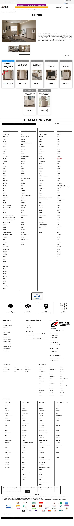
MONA (40, 163)
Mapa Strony (6, 350)
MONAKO (41, 166)
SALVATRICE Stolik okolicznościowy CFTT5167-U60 (37, 66)
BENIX (6, 425)
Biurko (61, 367)
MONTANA (41, 168)
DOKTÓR (6, 454)
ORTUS (40, 469)
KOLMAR (23, 467)
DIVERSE (5, 271)
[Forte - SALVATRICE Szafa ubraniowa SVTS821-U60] (22, 74)
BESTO (4, 181)
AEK (6, 408)
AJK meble (7, 410)
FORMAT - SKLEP (25, 413)
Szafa (61, 388)
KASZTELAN (23, 205)
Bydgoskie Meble (8, 437)
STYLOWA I (59, 200)
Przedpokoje (6, 371)
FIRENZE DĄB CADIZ (25, 137)
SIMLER (57, 420)
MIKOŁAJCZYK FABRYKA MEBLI (45, 445)
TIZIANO (58, 217)
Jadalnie (16, 367)
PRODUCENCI (28, 9)
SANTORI (58, 161)
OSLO (40, 202)
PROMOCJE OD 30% (41, 5)
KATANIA (23, 207)
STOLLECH (58, 432)
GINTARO (23, 158)
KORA (22, 214)
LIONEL (22, 237)
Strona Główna (6, 322)
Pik (39, 229)
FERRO (22, 134)
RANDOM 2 (59, 134)
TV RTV (40, 392)
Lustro (51, 378)
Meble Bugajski (42, 425)
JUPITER (22, 193)
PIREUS (40, 217)
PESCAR (40, 212)
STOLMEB (58, 435)
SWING (58, 203)
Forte (23, 415)
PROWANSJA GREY (42, 225)
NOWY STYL (41, 464)
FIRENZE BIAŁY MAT (25, 136)
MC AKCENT (41, 413)
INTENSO (23, 183)
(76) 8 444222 (54, 333)
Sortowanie (67, 55)
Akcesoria (41, 367)
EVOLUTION (5, 286)
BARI (4, 173)
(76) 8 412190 (54, 340)
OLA (40, 190)
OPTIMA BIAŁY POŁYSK (43, 198)
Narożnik (62, 381)
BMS (6, 435)
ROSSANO (59, 151)
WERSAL (57, 452)
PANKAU (40, 474)
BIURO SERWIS (8, 432)
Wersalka (51, 392)
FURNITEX (24, 418)
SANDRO (58, 159)
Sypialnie (27, 371)
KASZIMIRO (23, 203)
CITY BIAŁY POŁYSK (7, 232)
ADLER (6, 405)
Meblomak (41, 435)
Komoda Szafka (42, 371)
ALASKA (5, 144)
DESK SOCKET (6, 266)
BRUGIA (4, 200)
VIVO (57, 447)
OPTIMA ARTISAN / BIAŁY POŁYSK (45, 197)
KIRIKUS (22, 212)
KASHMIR (23, 202)
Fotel (40, 369)
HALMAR (23, 440)
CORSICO (5, 251)
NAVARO (40, 178)
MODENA (41, 154)
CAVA (4, 225)
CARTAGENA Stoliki (6, 222)
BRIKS (4, 198)
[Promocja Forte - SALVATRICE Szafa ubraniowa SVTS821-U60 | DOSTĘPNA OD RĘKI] (5, 72)
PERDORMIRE (41, 477)
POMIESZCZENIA (20, 9)
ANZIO (4, 148)
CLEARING (5, 237)
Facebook (29, 322)
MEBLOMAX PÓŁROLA (43, 440)
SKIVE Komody (59, 183)
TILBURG (58, 212)
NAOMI (40, 175)
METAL (40, 148)
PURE (40, 227)
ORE (40, 200)
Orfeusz (40, 203)
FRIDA (22, 148)
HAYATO (22, 175)
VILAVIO (58, 241)
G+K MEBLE (24, 420)
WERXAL (57, 454)
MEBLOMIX (41, 442)
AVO (4, 168)
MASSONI (41, 408)
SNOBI (58, 188)
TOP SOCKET (59, 220)
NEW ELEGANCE (42, 462)
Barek (51, 367)
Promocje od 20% (7, 343)
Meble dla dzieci (6, 369)
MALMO (40, 139)
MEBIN (40, 418)
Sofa (51, 385)
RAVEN (57, 405)
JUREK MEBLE (24, 454)
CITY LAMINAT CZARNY (7, 234)
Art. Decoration (7, 420)
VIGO (58, 239)
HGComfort (24, 445)
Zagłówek (52, 395)
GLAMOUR (23, 159)
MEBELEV (41, 415)
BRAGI (4, 193)
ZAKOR (57, 457)
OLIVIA (40, 193)
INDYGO (22, 181)
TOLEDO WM (59, 219)
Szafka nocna (41, 390)
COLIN (4, 241)
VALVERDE (59, 234)
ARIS (4, 153)
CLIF (4, 239)
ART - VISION (5, 156)
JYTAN (22, 197)
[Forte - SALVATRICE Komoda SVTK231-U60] (29, 101)
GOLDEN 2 (23, 163)
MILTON (40, 153)
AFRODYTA (5, 136)
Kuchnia (62, 374)
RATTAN (58, 136)
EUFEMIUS (5, 285)
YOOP (58, 256)
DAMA (4, 259)
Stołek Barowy (53, 388)
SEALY (57, 413)
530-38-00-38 (54, 342)
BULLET (4, 203)
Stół (39, 388)
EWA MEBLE (7, 467)
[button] (4, 31)
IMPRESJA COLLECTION (25, 178)
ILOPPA (22, 176)
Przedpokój (52, 383)
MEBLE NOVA (41, 427)
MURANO (41, 171)
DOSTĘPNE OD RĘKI (36, 9)
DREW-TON (7, 457)
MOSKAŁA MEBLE (42, 454)
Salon (15, 371)
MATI (40, 144)
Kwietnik (40, 376)
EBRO (4, 280)
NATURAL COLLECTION (43, 176)
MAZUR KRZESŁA (42, 410)
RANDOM (58, 132)
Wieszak (62, 392)
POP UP (40, 219)
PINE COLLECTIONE (42, 215)
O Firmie (5, 334)
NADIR (40, 173)
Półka (40, 383)
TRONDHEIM (59, 225)
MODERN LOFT (42, 158)
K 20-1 (22, 198)
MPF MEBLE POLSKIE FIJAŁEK (44, 459)
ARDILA (4, 151)
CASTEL (4, 224)
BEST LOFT (7, 427)
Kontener (62, 371)
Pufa (61, 383)
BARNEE (4, 175)
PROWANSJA (41, 222)
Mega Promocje (6, 348)
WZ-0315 (58, 254)
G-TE (22, 151)
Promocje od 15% (7, 341)
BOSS (4, 188)
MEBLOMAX (41, 437)
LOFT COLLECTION (24, 239)
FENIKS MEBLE (24, 410)
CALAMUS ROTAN (8, 440)
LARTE (22, 222)
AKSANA (5, 139)
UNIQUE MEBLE (59, 445)
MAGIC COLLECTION (43, 134)
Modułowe (52, 381)
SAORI (58, 163)
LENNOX (22, 232)
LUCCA (22, 241)
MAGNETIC (41, 136)
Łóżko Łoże (41, 378)
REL (57, 137)
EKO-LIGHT (7, 462)
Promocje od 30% (7, 346)
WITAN (58, 249)
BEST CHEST (5, 180)
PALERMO (41, 207)
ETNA (4, 283)
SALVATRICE (59, 158)
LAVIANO (23, 225)
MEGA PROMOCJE (45, 9)
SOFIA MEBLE (58, 425)
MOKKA (40, 159)
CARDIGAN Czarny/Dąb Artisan (9, 217)
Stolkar (57, 430)
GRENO (22, 170)
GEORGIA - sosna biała (25, 156)
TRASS (58, 222)
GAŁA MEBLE (24, 425)
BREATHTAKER (6, 197)
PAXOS (40, 210)
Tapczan (51, 390)
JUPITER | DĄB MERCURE (25, 195)
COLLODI (5, 242)
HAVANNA (23, 173)
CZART (6, 447)
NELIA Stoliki (41, 180)
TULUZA (58, 229)
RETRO (58, 141)
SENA (58, 170)
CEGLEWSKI (7, 442)
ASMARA (5, 161)
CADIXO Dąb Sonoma (7, 207)
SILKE (58, 176)
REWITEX (57, 410)
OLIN (40, 192)
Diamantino (5, 276)
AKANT (4, 137)
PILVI (40, 214)
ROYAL (58, 153)
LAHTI (22, 219)
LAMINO (22, 220)
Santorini (58, 205)
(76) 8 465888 (54, 337)
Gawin (23, 427)
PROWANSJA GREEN (43, 224)
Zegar (61, 395)
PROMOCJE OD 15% (22, 5)
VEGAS (58, 236)
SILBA (58, 175)
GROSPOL (24, 435)
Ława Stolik (52, 376)
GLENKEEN (23, 161)
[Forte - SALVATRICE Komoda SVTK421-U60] (66, 74)
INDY (22, 180)
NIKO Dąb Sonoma (42, 188)
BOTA (4, 190)
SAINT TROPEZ (60, 154)
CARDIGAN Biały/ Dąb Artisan (8, 215)
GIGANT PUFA (24, 430)
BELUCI (4, 178)
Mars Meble (41, 405)
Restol (57, 408)
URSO (58, 232)
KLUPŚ (23, 464)
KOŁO (23, 469)
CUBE (4, 258)
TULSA (58, 227)
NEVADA (40, 185)
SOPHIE (58, 195)
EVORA (4, 288)
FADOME (23, 405)
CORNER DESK (6, 249)
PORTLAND (41, 220)
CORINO (4, 247)
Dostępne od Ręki (7, 339)
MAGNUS (41, 137)
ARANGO (5, 149)
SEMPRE (58, 168)
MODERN (40, 156)
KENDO (22, 210)
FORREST (23, 141)
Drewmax (7, 459)
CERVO (4, 227)
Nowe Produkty (6, 336)
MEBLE (14, 9)
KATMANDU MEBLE (25, 459)
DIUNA (4, 269)
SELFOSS (58, 166)
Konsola (51, 371)
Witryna (40, 395)
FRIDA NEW (23, 149)
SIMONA (58, 178)
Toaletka (62, 390)
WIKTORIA (59, 247)
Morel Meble (41, 452)
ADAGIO (4, 132)
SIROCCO (59, 181)
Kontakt (5, 329)
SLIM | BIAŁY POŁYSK (61, 185)
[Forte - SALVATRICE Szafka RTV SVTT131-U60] (51, 74)
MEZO (40, 149)
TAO (58, 207)
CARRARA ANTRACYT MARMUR (9, 219)
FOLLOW (23, 139)
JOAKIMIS (23, 192)
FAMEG (23, 408)
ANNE (4, 146)
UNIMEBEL (58, 442)
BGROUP (6, 430)
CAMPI (4, 212)
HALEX (23, 437)
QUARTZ (40, 232)
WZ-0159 (58, 251)
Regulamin (5, 327)
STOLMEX (58, 437)
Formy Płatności (6, 332)
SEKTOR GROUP (59, 415)
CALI (4, 210)
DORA (4, 273)
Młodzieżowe (28, 369)
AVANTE (4, 166)
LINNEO (23, 479)
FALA (22, 132)
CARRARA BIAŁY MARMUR (8, 220)
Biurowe (5, 367)
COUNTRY (5, 254)
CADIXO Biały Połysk (7, 205)
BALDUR (4, 171)
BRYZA (4, 202)
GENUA (22, 153)
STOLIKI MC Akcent (60, 198)
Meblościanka (41, 381)
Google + (29, 327)
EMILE (4, 281)
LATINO (22, 224)
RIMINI (58, 144)
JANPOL (23, 452)
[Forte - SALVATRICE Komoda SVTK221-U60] (44, 101)
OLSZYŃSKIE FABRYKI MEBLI (44, 467)
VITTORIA (59, 242)
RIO (57, 146)
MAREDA (40, 141)
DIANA (4, 268)
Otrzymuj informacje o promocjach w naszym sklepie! (36, 333)
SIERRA (58, 173)
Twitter (28, 325)
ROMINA (58, 149)
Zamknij (27, 491)
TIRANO (58, 214)
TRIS (58, 224)
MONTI (40, 170)
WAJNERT (58, 450)
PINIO (40, 479)
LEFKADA (23, 229)
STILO (58, 197)
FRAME (22, 144)
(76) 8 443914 (54, 335)
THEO (58, 210)
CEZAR (4, 229)
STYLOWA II (59, 202)
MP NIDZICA (41, 457)
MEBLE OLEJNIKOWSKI (43, 432)
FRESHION (23, 146)
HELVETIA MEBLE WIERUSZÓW (27, 442)
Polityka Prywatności (7, 325)
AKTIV (4, 141)
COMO (4, 244)
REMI (58, 139)
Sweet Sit (58, 440)
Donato (4, 278)
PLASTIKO (41, 484)
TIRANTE (58, 215)
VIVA (58, 244)
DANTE (4, 264)
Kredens (40, 374)
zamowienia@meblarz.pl (56, 344)
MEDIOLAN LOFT (42, 146)
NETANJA (41, 183)
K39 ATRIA (23, 200)
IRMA (22, 185)
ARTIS (4, 158)
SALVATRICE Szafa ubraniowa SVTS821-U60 (22, 66)
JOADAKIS (23, 190)
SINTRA (58, 180)
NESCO (40, 181)
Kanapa (61, 369)
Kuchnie (26, 367)
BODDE (4, 185)
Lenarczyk (24, 477)
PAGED (40, 472)
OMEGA (40, 195)
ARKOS (6, 418)
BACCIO (4, 170)
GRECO (22, 168)
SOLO (58, 193)
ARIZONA (5, 154)
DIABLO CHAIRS (8, 452)
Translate (68, 3)
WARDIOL (59, 246)
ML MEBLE (41, 450)
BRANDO (5, 195)
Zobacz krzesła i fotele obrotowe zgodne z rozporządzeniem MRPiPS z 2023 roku (31, 7)
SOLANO (58, 192)
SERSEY (58, 171)
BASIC (4, 176)
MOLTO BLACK (42, 161)
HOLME (23, 447)
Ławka (61, 376)
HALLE (22, 171)
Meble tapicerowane (18, 369)
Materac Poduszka (64, 378)
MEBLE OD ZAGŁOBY (43, 430)
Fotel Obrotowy (53, 369)
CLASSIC (5, 236)
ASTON (4, 163)
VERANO (58, 237)
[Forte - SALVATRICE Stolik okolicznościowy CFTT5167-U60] (37, 74)
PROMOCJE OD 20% (31, 5)
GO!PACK (24, 432)
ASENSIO (5, 159)
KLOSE (23, 462)
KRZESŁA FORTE (24, 215)
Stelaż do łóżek (63, 385)
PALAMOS (41, 205)
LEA (22, 227)
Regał (40, 385)
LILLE (22, 236)
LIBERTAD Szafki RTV (25, 234)
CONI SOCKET (6, 246)
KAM (23, 457)
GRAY (22, 166)
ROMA (58, 148)
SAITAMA (59, 156)
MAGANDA (41, 132)
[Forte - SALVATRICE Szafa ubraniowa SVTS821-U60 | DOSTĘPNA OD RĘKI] (8, 74)
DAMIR (4, 263)
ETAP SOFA (7, 464)
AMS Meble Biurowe (8, 415)
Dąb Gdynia (7, 450)
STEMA (57, 427)
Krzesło (51, 374)
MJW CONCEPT (42, 447)
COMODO (7, 445)
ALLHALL (6, 413)
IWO (22, 188)
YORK (58, 258)
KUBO (22, 217)
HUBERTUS (24, 450)
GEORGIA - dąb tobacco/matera (27, 154)
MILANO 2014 (41, 151)
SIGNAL (57, 418)
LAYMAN (23, 474)
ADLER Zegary (6, 134)
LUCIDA (22, 244)
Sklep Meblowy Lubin (6, 513)
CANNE (4, 214)
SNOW (58, 190)
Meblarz (40, 420)
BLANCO (5, 183)
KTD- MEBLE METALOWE (26, 472)
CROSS (4, 256)
